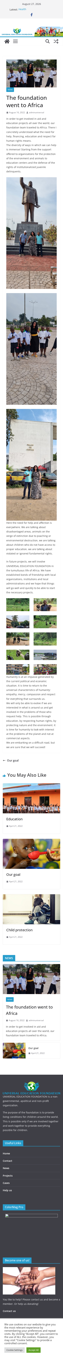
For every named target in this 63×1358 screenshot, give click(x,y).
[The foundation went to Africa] (31, 979)
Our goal (13, 760)
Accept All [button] (33, 1350)
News (10, 89)
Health (22, 9)
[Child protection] (31, 897)
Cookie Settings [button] (14, 1350)
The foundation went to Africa (29, 1010)
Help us (7, 1190)
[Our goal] (31, 841)
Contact (7, 1160)
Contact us (9, 1311)
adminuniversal (36, 112)
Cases (6, 1183)
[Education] (31, 786)
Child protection (19, 930)
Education (14, 819)
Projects (8, 1175)
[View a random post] (56, 41)
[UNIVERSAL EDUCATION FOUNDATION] (7, 41)
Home (6, 1153)
